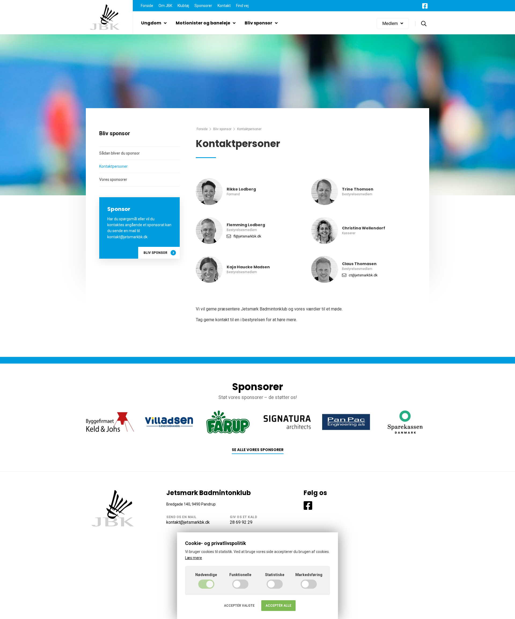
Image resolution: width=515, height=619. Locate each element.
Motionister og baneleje (203, 23)
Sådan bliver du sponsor (119, 153)
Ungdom (151, 23)
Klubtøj (183, 5)
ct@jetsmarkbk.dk (363, 275)
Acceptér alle (278, 605)
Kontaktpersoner (113, 166)
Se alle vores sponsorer (258, 449)
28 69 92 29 (241, 522)
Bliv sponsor (258, 23)
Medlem (390, 23)
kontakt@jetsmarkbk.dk (188, 522)
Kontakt (224, 5)
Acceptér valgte (239, 605)
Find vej (242, 5)
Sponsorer (203, 5)
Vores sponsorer (113, 179)
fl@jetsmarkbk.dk (247, 236)
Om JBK (165, 5)
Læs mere (193, 558)
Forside (147, 5)
